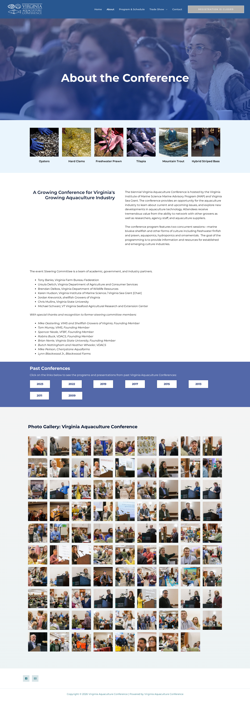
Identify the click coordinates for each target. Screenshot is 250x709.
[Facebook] (26, 678)
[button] (166, 9)
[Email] (35, 678)
